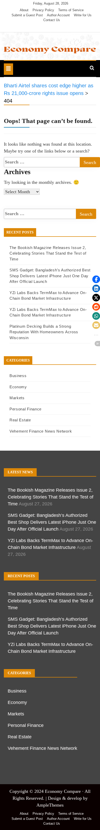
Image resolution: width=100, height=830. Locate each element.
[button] (96, 279)
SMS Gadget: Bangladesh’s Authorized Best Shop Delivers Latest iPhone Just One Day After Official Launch (50, 276)
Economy (18, 387)
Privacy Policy (43, 10)
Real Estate (20, 420)
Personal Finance (25, 409)
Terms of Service (71, 10)
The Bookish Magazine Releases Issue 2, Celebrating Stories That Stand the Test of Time (47, 253)
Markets (17, 398)
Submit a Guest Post (27, 15)
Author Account (58, 15)
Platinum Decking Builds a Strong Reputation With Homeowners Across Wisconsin (43, 332)
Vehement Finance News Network (40, 431)
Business (18, 375)
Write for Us (83, 15)
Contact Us (51, 20)
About (24, 10)
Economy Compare (63, 791)
